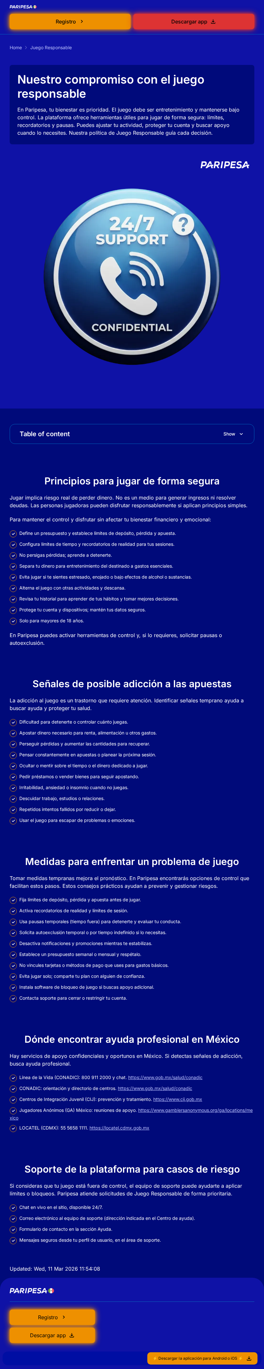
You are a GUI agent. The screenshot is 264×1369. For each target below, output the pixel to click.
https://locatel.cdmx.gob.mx (119, 1127)
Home (16, 47)
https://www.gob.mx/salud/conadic (165, 1077)
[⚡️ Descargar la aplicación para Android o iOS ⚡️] (132, 1358)
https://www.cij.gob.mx (177, 1099)
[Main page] (23, 7)
